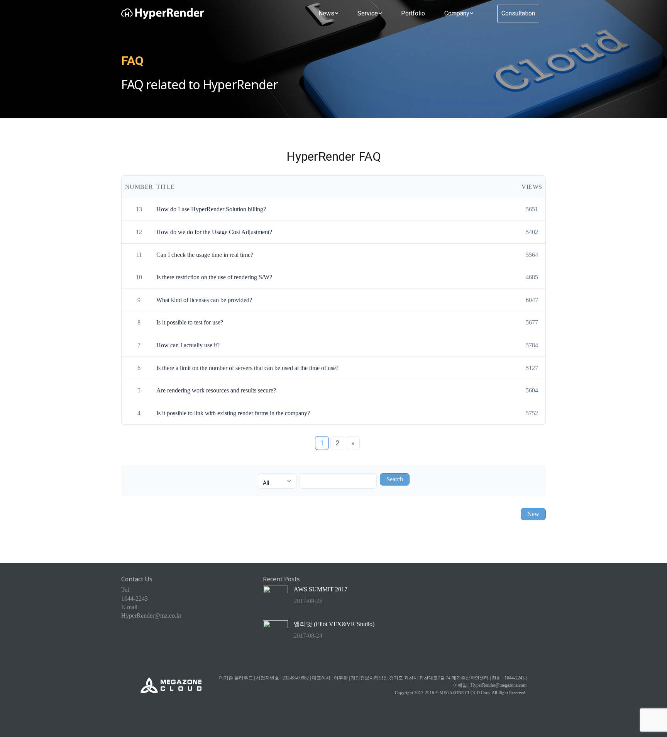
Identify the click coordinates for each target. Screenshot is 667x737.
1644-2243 (134, 598)
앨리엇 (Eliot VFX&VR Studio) (334, 624)
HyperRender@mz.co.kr (151, 615)
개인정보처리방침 (369, 678)
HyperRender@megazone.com (498, 685)
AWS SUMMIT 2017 (320, 589)
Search (394, 479)
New (533, 514)
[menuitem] (328, 13)
